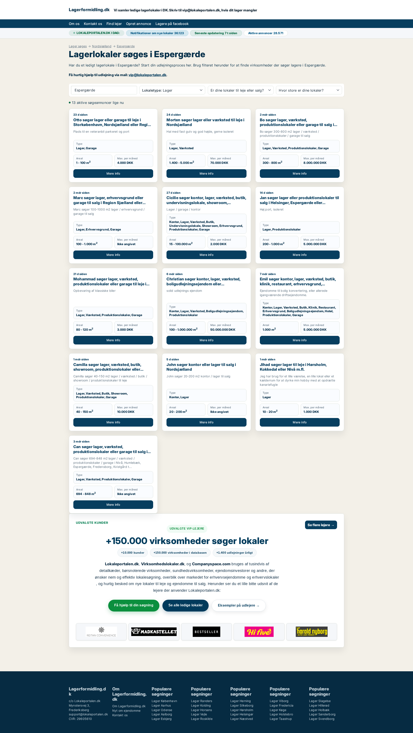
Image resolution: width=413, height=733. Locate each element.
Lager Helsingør (241, 714)
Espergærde (126, 46)
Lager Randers (201, 701)
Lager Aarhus (161, 705)
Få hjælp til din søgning (133, 605)
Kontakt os (93, 24)
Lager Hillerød (319, 705)
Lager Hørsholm (241, 710)
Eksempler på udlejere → (239, 605)
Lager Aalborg (162, 714)
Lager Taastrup (281, 719)
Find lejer (114, 24)
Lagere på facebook (172, 24)
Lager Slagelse (320, 701)
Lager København (164, 701)
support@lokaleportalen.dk (88, 714)
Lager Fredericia (281, 705)
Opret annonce (138, 24)
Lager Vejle (199, 714)
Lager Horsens (201, 710)
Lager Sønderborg (322, 714)
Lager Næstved (241, 719)
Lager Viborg (279, 701)
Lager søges (78, 46)
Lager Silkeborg (241, 705)
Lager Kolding (201, 705)
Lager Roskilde (202, 719)
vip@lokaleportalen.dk (147, 75)
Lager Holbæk (319, 710)
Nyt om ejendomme (126, 710)
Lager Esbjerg (162, 719)
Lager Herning (240, 701)
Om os (74, 24)
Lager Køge (278, 710)
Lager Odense (162, 710)
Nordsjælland (101, 46)
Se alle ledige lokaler (185, 605)
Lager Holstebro (281, 714)
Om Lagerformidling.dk (129, 706)
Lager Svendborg (321, 719)
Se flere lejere (321, 525)
